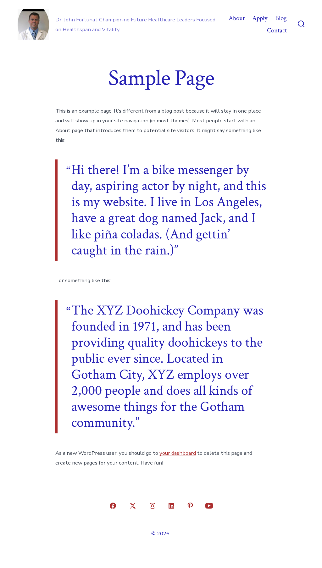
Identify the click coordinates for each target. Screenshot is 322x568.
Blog (281, 18)
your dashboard (177, 453)
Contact (277, 30)
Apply (259, 18)
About (237, 18)
